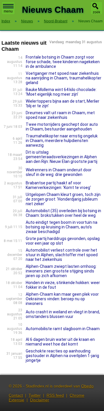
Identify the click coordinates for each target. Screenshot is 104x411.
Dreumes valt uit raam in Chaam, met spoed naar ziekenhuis (60, 115)
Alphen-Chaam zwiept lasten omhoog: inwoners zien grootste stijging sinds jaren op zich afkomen (61, 271)
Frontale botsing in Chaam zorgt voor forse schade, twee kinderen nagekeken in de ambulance (63, 62)
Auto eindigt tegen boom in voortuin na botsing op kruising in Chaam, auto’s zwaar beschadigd (61, 227)
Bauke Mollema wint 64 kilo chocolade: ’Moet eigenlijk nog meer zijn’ (61, 92)
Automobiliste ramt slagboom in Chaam (63, 328)
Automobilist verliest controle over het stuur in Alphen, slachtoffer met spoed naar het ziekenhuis (62, 255)
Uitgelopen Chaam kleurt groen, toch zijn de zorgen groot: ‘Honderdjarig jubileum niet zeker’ (63, 199)
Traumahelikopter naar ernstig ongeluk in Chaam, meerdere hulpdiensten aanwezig (62, 141)
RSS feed (55, 395)
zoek (96, 12)
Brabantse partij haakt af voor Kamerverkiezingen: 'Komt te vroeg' (58, 185)
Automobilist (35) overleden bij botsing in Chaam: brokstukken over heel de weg (63, 213)
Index (5, 21)
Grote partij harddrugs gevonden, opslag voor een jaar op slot (63, 240)
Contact (16, 395)
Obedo (87, 386)
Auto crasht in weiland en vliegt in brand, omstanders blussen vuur (63, 314)
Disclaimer (39, 400)
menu (8, 11)
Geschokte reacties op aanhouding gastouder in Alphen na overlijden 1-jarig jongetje (62, 356)
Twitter (35, 395)
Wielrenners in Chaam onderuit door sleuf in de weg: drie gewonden (59, 172)
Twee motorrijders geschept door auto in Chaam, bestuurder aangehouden (62, 126)
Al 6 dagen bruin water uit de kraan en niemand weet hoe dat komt (60, 341)
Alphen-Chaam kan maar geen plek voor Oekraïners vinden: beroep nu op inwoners (62, 299)
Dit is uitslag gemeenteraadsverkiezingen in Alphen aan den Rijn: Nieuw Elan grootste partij (61, 157)
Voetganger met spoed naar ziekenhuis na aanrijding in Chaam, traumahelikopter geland (63, 78)
